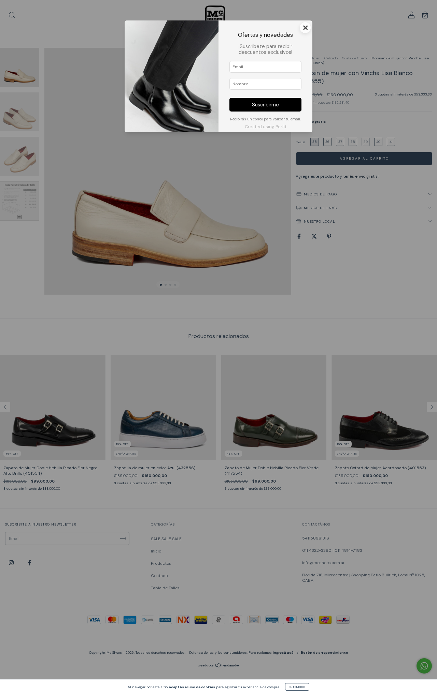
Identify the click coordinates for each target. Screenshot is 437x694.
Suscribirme (265, 105)
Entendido (297, 687)
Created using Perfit (265, 127)
